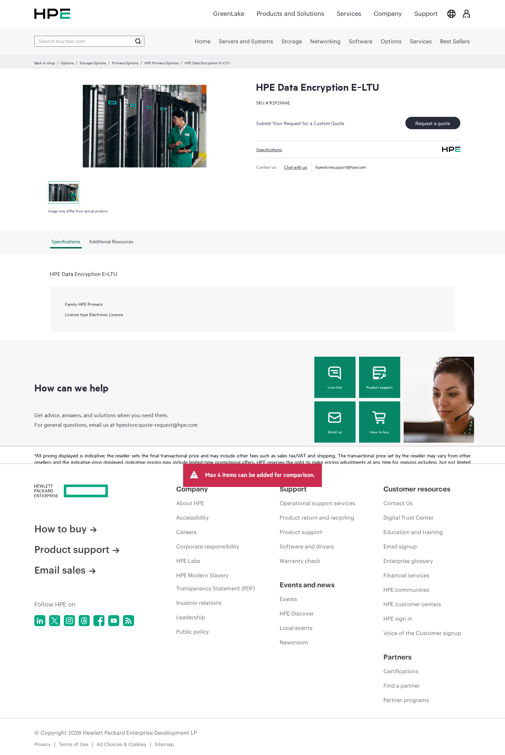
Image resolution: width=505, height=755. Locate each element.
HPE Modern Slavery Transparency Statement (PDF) (215, 582)
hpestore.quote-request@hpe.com (157, 424)
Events (288, 599)
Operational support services (317, 503)
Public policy (192, 631)
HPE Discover (297, 613)
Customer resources (416, 489)
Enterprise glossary (408, 560)
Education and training (413, 532)
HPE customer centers (412, 604)
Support (426, 14)
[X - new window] (54, 620)
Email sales (60, 570)
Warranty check (300, 560)
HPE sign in (397, 618)
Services (349, 14)
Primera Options (125, 62)
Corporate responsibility (207, 546)
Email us (335, 431)
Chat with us (295, 167)
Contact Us (398, 503)
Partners (397, 657)
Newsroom (294, 642)
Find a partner (401, 685)
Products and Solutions (290, 14)
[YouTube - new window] (113, 620)
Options (67, 62)
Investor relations (199, 602)
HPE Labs (188, 560)
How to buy (379, 431)
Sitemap (164, 744)
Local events (296, 627)
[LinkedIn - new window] (39, 620)
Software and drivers (307, 546)
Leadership (190, 617)
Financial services (406, 575)
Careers (186, 532)
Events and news (307, 584)
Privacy (42, 744)
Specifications (269, 149)
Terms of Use (73, 744)
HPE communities (406, 589)
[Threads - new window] (84, 620)
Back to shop (44, 62)
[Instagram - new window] (69, 620)
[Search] (138, 41)
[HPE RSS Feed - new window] (128, 620)
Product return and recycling (317, 517)
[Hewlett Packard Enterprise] (52, 13)
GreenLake (228, 14)
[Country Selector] (451, 13)
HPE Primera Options (161, 62)
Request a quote (432, 123)
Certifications (400, 671)
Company (388, 14)
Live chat (335, 387)
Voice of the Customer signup (422, 633)
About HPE (190, 503)
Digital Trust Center (408, 517)
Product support (379, 387)
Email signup (400, 546)
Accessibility (192, 517)
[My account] (466, 13)
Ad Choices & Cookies (121, 744)
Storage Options (93, 62)
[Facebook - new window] (98, 620)
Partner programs (406, 700)
